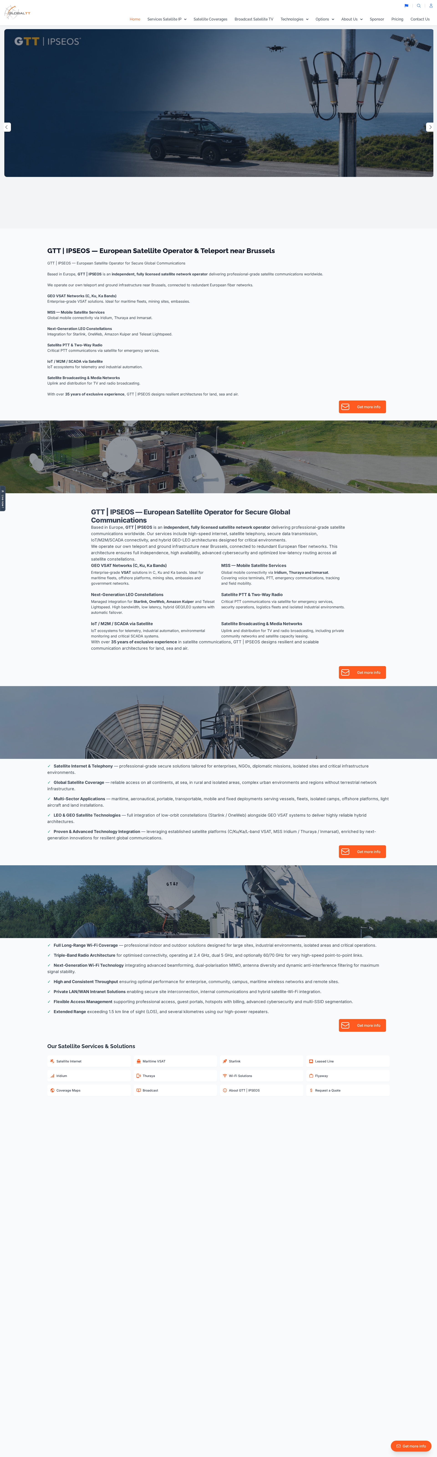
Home (135, 19)
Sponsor (377, 19)
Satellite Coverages (210, 19)
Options (322, 19)
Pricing (397, 19)
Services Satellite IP (164, 19)
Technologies (292, 19)
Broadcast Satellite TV (254, 19)
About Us (349, 19)
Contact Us (420, 19)
